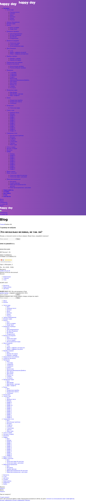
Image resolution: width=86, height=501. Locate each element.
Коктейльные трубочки (17, 135)
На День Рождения (15, 35)
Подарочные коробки (16, 100)
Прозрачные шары (12, 90)
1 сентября (13, 72)
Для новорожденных (16, 33)
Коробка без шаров (15, 60)
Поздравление (14, 38)
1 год (11, 50)
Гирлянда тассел (15, 12)
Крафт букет (13, 29)
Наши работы (7, 287)
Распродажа (10, 105)
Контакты (6, 285)
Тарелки (12, 143)
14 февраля (13, 74)
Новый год (13, 84)
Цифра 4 (12, 121)
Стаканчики (13, 141)
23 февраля (13, 75)
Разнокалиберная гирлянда (18, 68)
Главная (2, 224)
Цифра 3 (12, 120)
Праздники (10, 70)
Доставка (6, 288)
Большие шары (11, 23)
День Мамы (13, 81)
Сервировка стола (12, 133)
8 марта (12, 77)
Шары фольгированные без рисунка (17, 470)
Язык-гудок (13, 144)
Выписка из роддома (13, 40)
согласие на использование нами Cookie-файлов (60, 498)
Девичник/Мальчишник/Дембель (19, 80)
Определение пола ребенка (14, 62)
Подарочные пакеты (16, 101)
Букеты (9, 25)
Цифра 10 (13, 131)
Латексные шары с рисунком (18, 177)
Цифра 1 (12, 117)
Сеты (4, 279)
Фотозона (9, 150)
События (6, 278)
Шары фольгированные (13, 179)
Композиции (7, 276)
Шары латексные (12, 173)
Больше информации (12, 500)
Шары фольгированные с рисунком (20, 187)
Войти (5, 484)
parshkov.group (4, 293)
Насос (12, 15)
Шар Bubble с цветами (16, 94)
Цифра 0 (12, 115)
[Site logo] (8, 5)
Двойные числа (14, 112)
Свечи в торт (10, 110)
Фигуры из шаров (12, 148)
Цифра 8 (12, 127)
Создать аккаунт (4, 497)
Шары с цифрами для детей (18, 52)
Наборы (12, 114)
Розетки (12, 19)
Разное (12, 18)
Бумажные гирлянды (13, 31)
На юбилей (13, 36)
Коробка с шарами (15, 58)
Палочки (12, 16)
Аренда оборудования (13, 22)
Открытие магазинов (13, 64)
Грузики (12, 13)
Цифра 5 (12, 123)
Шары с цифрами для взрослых (19, 54)
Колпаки (12, 137)
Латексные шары (15, 43)
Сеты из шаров (14, 44)
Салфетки (13, 138)
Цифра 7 (12, 126)
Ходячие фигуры (15, 183)
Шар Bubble (13, 92)
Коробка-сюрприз (12, 56)
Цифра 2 (12, 118)
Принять (27, 500)
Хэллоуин (13, 87)
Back (8, 306)
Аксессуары (10, 10)
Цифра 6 (12, 124)
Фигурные (13, 181)
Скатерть (12, 140)
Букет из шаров (14, 27)
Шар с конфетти (14, 95)
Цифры (9, 151)
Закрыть (2, 488)
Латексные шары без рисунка (18, 175)
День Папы (13, 83)
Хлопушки (13, 103)
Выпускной (13, 78)
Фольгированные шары (17, 46)
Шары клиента (11, 171)
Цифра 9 (12, 129)
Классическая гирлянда (17, 66)
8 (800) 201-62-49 (5, 271)
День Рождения (11, 48)
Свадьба (12, 86)
